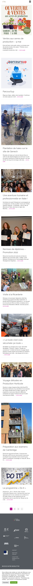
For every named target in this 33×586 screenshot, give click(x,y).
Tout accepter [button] (13, 582)
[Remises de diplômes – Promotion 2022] (16, 231)
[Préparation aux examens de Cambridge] (16, 423)
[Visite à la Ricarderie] (16, 279)
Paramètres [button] (5, 582)
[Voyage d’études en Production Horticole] (16, 369)
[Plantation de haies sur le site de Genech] (16, 124)
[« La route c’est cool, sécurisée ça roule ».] (16, 325)
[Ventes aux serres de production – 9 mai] (16, 20)
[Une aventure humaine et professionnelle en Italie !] (16, 180)
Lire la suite (22, 50)
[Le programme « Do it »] (16, 476)
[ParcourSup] (16, 73)
